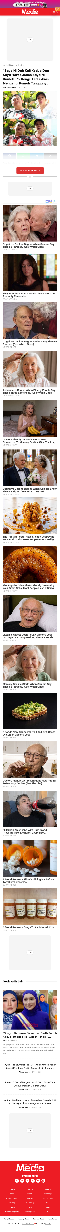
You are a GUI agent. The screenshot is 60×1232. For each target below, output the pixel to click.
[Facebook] (17, 1181)
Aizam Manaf (24, 1072)
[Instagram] (22, 1181)
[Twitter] (27, 1181)
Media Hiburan (9, 65)
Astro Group (48, 1224)
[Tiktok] (33, 1181)
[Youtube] (38, 1181)
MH (4, 1040)
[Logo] (30, 11)
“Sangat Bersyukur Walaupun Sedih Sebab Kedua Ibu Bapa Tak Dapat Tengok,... (30, 1034)
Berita (21, 65)
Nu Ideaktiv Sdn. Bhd (28, 1224)
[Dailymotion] (43, 1181)
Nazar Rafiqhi (11, 88)
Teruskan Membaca (30, 170)
